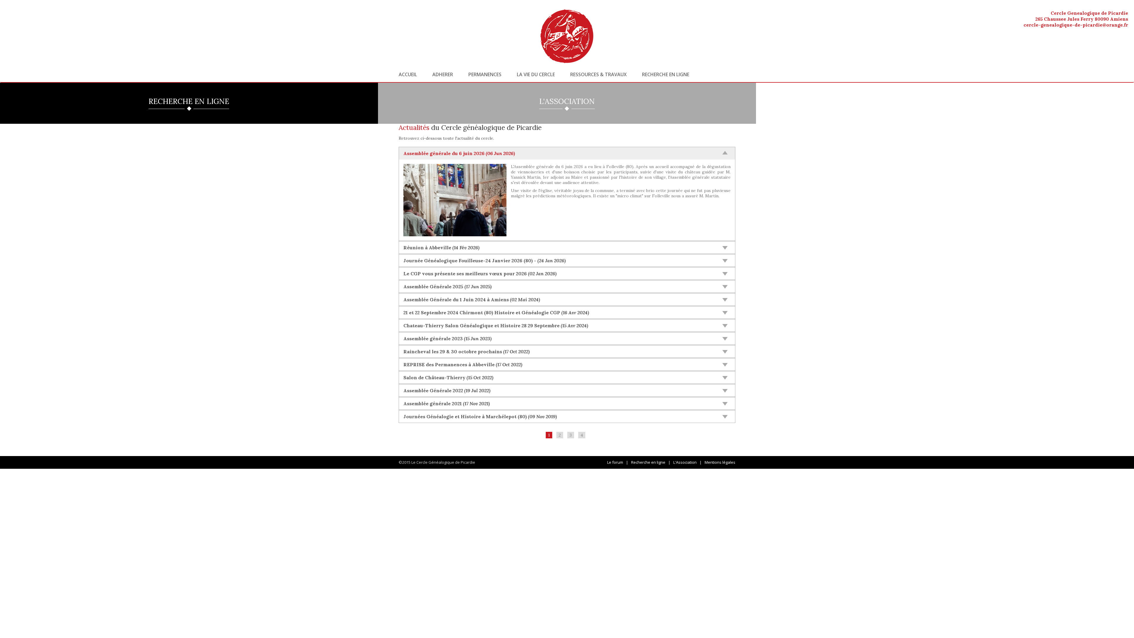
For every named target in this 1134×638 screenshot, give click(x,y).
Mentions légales (720, 462)
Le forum (615, 462)
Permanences (484, 74)
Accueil (408, 74)
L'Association (685, 462)
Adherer (442, 74)
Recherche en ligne (665, 74)
